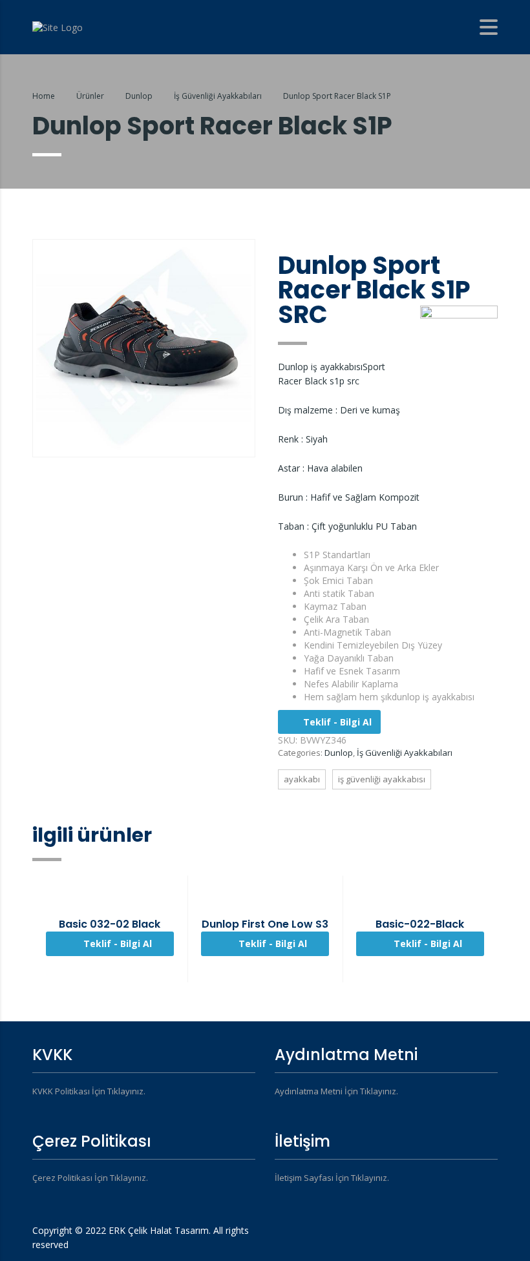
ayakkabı (302, 779)
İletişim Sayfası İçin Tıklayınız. (332, 1177)
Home (43, 95)
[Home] (57, 26)
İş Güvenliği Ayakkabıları (404, 752)
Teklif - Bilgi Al (337, 722)
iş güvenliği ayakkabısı (381, 779)
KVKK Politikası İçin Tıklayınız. (88, 1091)
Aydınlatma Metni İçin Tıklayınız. (336, 1091)
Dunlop (338, 752)
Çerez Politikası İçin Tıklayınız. (90, 1177)
